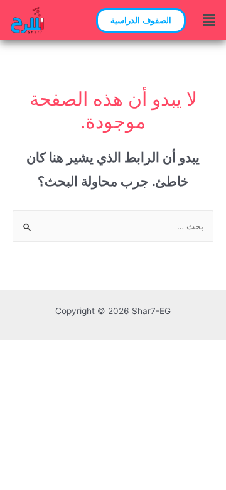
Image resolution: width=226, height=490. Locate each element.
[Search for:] (113, 226)
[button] (141, 20)
